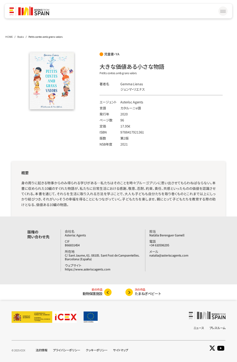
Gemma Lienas (131, 84)
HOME (9, 36)
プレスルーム (217, 328)
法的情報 (41, 350)
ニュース (198, 328)
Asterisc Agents (131, 102)
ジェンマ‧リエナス (132, 89)
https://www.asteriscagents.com (87, 269)
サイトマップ (120, 350)
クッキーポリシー (96, 350)
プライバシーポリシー (66, 350)
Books (20, 36)
